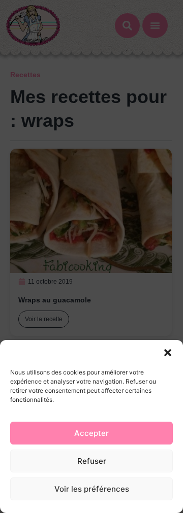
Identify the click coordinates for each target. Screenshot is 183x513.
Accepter (91, 433)
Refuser (91, 461)
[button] (168, 353)
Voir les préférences (91, 489)
